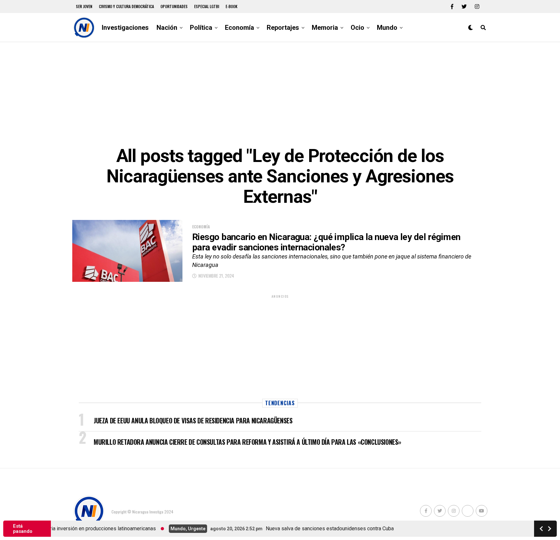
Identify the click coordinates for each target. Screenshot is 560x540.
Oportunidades (174, 6)
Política (201, 27)
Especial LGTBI (206, 6)
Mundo (387, 27)
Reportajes (283, 27)
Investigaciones (125, 27)
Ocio (357, 27)
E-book (232, 6)
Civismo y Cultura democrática (126, 6)
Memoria (325, 27)
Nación (167, 27)
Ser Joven (84, 6)
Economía (239, 27)
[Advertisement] (280, 94)
